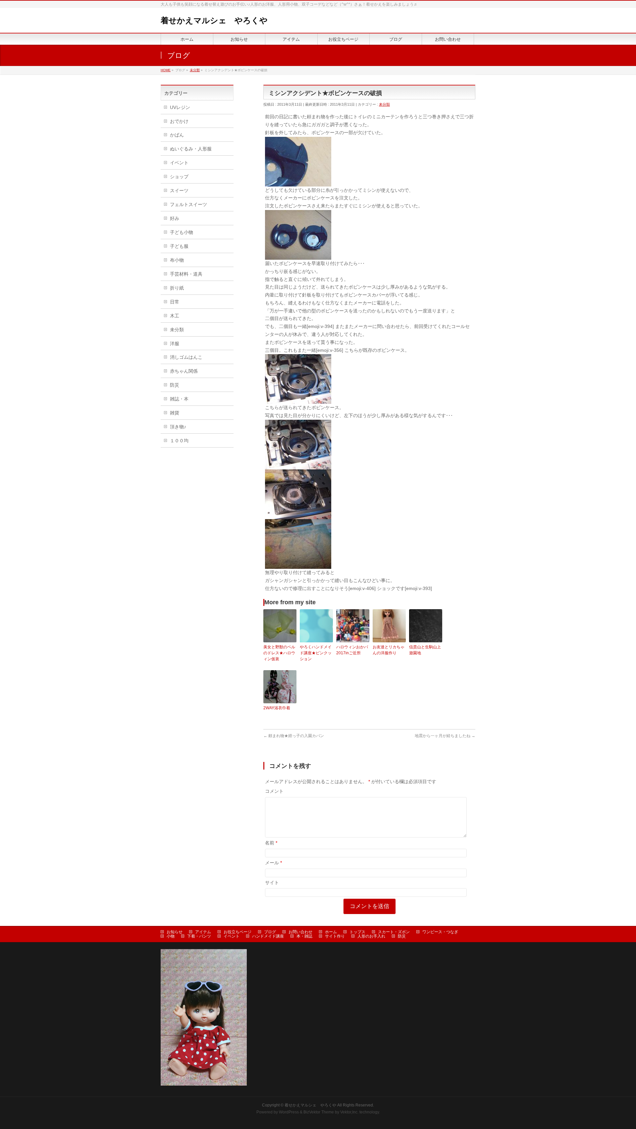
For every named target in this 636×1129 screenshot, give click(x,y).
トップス (357, 932)
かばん (177, 134)
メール (273, 862)
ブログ (270, 932)
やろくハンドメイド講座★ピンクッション (316, 653)
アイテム (203, 932)
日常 (174, 301)
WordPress (289, 1112)
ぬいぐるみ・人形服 (191, 148)
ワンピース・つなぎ (440, 932)
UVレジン (180, 107)
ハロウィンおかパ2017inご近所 (352, 650)
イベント (179, 162)
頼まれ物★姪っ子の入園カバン (293, 735)
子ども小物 (181, 232)
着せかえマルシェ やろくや (214, 20)
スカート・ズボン (394, 932)
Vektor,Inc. (349, 1112)
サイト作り (335, 936)
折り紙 (177, 288)
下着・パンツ (199, 936)
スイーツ (179, 190)
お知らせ (175, 932)
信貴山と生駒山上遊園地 (425, 650)
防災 (174, 385)
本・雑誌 (304, 936)
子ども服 (179, 246)
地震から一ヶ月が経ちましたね (445, 735)
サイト (272, 882)
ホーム (331, 932)
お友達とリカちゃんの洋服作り (388, 650)
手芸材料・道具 (186, 274)
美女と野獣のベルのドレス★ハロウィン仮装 (279, 653)
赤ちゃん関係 (184, 371)
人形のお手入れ (371, 936)
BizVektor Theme (318, 1112)
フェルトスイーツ (188, 204)
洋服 (174, 343)
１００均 (179, 440)
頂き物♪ (178, 426)
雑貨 (174, 412)
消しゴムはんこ (186, 357)
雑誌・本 (179, 399)
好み (174, 218)
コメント (274, 791)
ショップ (179, 176)
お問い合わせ (300, 932)
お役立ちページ (237, 932)
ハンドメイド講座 (268, 936)
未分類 (384, 104)
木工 (174, 315)
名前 (271, 842)
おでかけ (179, 121)
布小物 (177, 260)
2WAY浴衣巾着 (276, 708)
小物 (171, 936)
